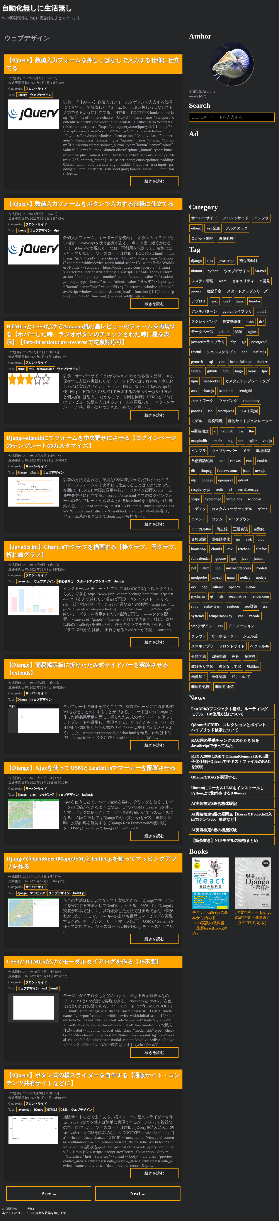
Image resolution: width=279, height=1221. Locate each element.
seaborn (233, 606)
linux (240, 301)
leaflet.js (87, 794)
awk (249, 539)
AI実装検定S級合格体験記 (214, 803)
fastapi (196, 371)
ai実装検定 (200, 431)
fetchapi (244, 549)
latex (205, 568)
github (212, 371)
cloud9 (216, 549)
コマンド (198, 519)
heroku (254, 301)
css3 (31, 369)
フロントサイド (36, 88)
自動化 (258, 529)
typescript (213, 499)
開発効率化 (220, 539)
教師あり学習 (202, 666)
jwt (193, 568)
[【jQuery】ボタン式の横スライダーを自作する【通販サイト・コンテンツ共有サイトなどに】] (33, 1129)
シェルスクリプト (221, 352)
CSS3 (64, 1109)
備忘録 (222, 529)
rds (221, 596)
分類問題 (198, 656)
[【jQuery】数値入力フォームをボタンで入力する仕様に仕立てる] (33, 249)
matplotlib (199, 441)
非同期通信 (224, 687)
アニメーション (241, 626)
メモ (246, 451)
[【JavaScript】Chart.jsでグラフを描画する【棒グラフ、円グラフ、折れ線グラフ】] (33, 600)
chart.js (119, 581)
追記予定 (214, 291)
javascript (24, 581)
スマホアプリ (202, 646)
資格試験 (198, 539)
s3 (230, 489)
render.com (260, 596)
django (22, 472)
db (193, 470)
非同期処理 (200, 687)
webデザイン (201, 626)
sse (265, 606)
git (244, 342)
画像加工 (198, 677)
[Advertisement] (232, 170)
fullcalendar (200, 558)
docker (262, 362)
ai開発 (265, 281)
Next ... (138, 1193)
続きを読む (154, 181)
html (226, 371)
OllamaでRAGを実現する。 (215, 777)
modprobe (199, 577)
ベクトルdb (259, 646)
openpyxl (225, 480)
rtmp (194, 606)
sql (211, 362)
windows (255, 499)
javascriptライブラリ (208, 342)
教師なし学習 (230, 666)
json (246, 470)
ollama (218, 587)
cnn (249, 461)
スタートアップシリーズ (94, 581)
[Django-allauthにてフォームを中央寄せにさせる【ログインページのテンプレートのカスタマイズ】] (33, 492)
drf (261, 322)
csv (230, 549)
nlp (193, 480)
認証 (238, 332)
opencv (234, 587)
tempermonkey (220, 616)
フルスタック (236, 228)
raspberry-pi (200, 489)
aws (194, 391)
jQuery (22, 94)
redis (219, 489)
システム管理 (202, 281)
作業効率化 (232, 322)
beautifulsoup (240, 362)
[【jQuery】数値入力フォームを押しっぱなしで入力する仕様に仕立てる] (33, 114)
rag (230, 441)
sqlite (253, 441)
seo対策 (251, 606)
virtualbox (234, 499)
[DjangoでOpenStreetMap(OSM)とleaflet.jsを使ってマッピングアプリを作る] (33, 912)
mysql (217, 577)
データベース (202, 332)
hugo (239, 371)
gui (233, 558)
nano (231, 577)
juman (258, 558)
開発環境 (215, 421)
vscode (254, 616)
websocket (211, 381)
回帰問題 (218, 656)
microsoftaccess (238, 568)
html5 (21, 369)
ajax (33, 794)
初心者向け (66, 581)
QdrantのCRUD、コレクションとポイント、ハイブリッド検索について (230, 727)
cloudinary (251, 401)
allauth (34, 472)
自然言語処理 (202, 461)
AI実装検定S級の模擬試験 (214, 830)
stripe (195, 499)
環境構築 (263, 451)
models (261, 568)
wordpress (226, 411)
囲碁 (235, 656)
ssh (210, 411)
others (196, 228)
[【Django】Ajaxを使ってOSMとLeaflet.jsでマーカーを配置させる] (33, 814)
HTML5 (51, 1109)
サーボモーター (224, 636)
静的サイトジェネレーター (250, 421)
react (222, 281)
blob (260, 539)
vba (240, 616)
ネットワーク (202, 401)
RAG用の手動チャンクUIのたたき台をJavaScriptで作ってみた (225, 743)
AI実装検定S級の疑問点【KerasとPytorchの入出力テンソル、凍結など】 (231, 817)
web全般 (213, 228)
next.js (260, 470)
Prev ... (48, 1193)
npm (194, 381)
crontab (227, 431)
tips (56, 230)
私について (241, 677)
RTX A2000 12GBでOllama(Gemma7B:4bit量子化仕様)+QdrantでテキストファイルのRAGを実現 (231, 761)
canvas (235, 461)
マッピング (46, 794)
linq (217, 568)
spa (240, 441)
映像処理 (226, 238)
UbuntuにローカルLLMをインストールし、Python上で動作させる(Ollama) (229, 790)
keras (252, 371)
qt (211, 596)
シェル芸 (250, 636)
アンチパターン (204, 311)
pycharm (198, 596)
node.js (207, 480)
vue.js (267, 441)
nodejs (261, 577)
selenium (226, 391)
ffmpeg (206, 470)
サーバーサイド (36, 466)
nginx (252, 332)
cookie (262, 461)
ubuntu (196, 271)
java (245, 558)
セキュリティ (243, 281)
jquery (21, 230)
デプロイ (198, 301)
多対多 (250, 656)
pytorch (197, 362)
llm (251, 431)
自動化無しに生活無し (37, 8)
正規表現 (240, 529)
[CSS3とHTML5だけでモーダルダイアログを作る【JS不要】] (33, 1007)
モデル (196, 421)
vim (222, 362)
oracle (217, 441)
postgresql (259, 342)
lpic (265, 371)
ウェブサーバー (224, 451)
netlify (245, 577)
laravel (260, 271)
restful (196, 352)
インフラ (261, 218)
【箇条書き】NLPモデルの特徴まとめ (224, 840)
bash (250, 322)
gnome (220, 558)
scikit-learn (212, 606)
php (233, 342)
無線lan (253, 666)
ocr (193, 587)
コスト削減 (248, 411)
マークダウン (239, 519)
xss (220, 626)
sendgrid (245, 391)
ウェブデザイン (40, 94)
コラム (217, 519)
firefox (261, 549)
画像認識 (218, 677)
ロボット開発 (202, 238)
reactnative (237, 596)
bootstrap (198, 549)
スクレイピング (204, 322)
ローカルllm (201, 529)
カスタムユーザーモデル (231, 509)
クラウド (198, 636)
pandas (196, 411)
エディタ (198, 509)
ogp (205, 587)
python (213, 271)
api (237, 539)
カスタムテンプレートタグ (247, 381)
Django (22, 699)
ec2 (244, 352)
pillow (250, 587)
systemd (197, 616)
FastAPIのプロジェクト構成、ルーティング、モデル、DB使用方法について (231, 711)
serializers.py (248, 489)
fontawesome (45, 369)
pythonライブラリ (237, 311)
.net (222, 461)
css (241, 431)
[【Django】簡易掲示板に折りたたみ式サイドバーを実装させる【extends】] (33, 718)
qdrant (243, 480)
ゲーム (263, 509)
